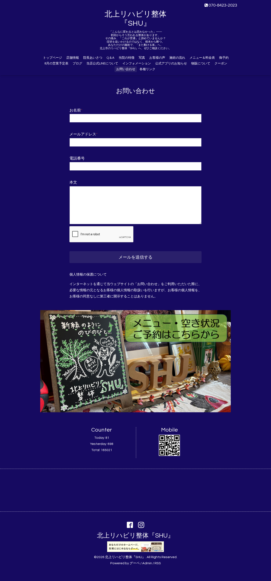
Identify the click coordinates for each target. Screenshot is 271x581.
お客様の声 (157, 57)
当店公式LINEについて (102, 63)
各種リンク (147, 69)
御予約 (224, 57)
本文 (73, 182)
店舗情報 (72, 57)
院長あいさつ (92, 57)
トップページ (52, 57)
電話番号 (77, 158)
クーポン (220, 63)
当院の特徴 (126, 57)
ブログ (77, 63)
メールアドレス (83, 134)
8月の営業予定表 (56, 63)
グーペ (135, 563)
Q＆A (110, 57)
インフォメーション (136, 63)
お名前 (75, 110)
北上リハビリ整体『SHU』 (135, 535)
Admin (147, 563)
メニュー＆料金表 (202, 57)
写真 (142, 57)
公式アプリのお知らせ (171, 63)
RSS (158, 563)
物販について (200, 63)
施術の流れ (177, 57)
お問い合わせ (125, 69)
